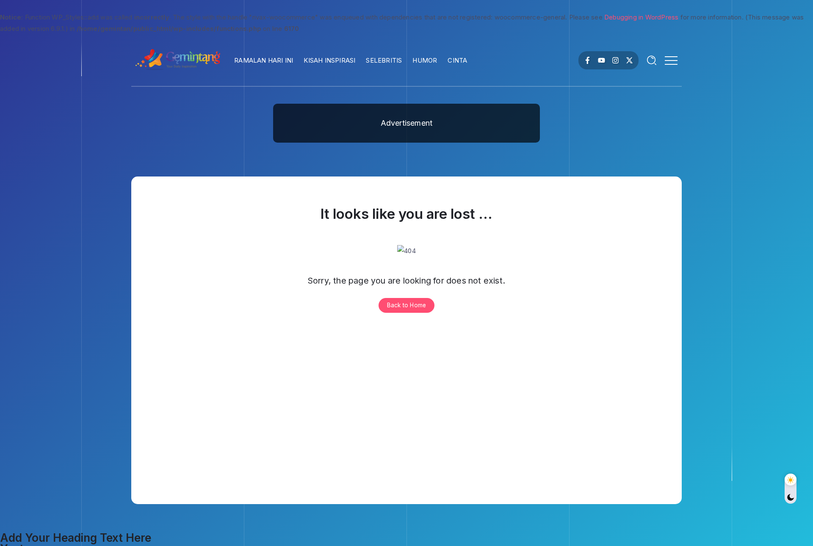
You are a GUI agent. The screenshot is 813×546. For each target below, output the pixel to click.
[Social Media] (588, 60)
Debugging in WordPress (641, 17)
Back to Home (406, 305)
